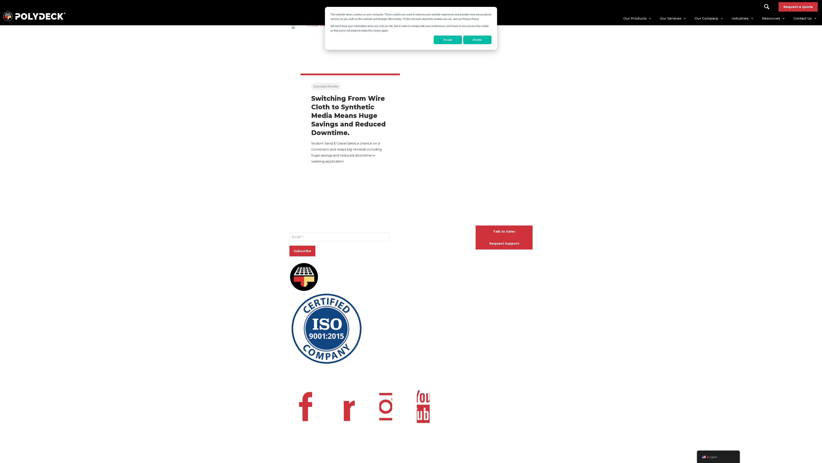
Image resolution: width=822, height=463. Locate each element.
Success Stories (325, 86)
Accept (447, 39)
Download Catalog (432, 247)
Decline (477, 39)
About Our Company (434, 228)
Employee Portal (382, 378)
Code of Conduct (422, 378)
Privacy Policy (300, 378)
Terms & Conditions (344, 378)
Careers (423, 238)
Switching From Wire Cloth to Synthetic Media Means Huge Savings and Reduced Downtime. (348, 116)
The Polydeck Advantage (438, 256)
